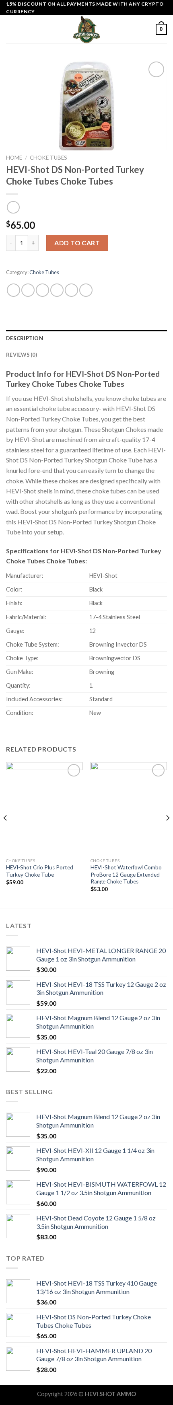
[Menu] (11, 29)
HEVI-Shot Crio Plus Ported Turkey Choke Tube (39, 871)
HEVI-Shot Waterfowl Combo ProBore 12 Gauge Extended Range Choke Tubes (126, 874)
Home (14, 157)
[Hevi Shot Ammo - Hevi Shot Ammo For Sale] (86, 29)
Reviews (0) (21, 354)
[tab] (86, 338)
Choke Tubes (48, 157)
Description (24, 338)
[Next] (167, 834)
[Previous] (6, 834)
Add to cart (77, 242)
